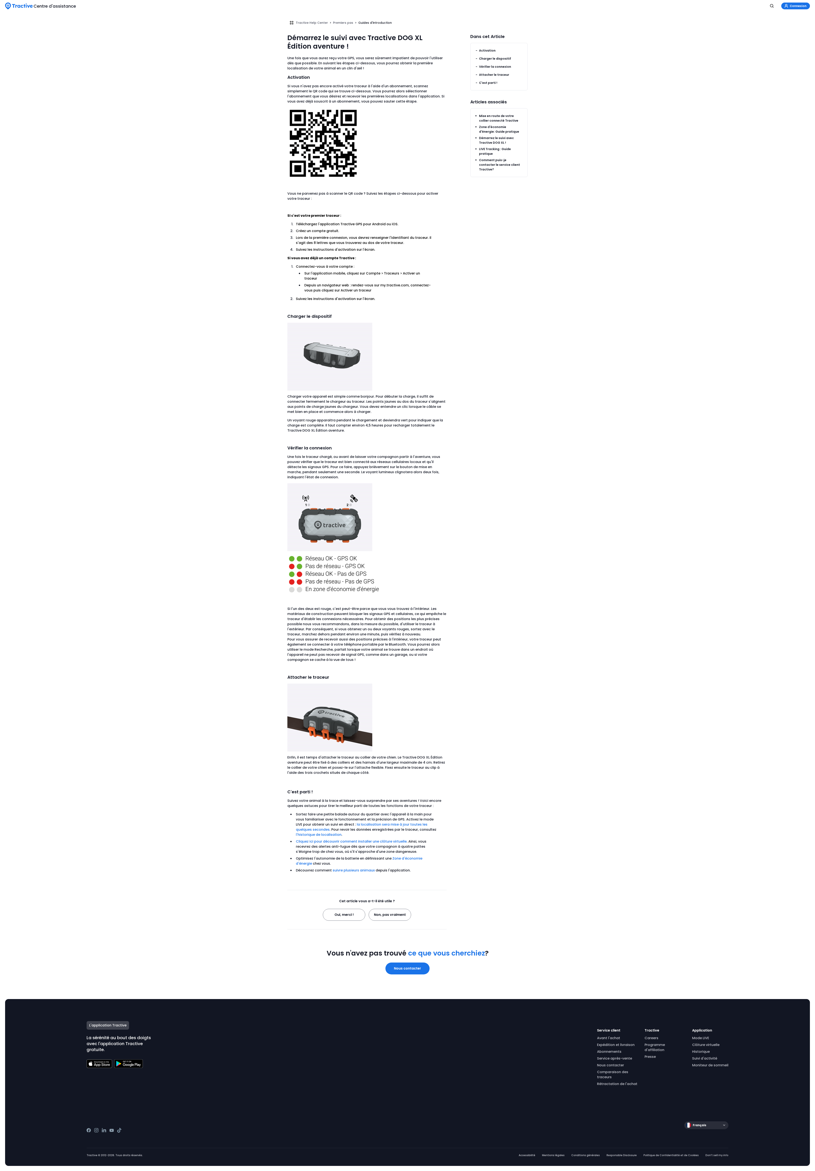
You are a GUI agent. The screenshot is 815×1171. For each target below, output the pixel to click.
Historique (701, 1051)
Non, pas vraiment (390, 914)
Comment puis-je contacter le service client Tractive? (499, 165)
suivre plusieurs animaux (354, 870)
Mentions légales (553, 1155)
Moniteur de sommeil (710, 1065)
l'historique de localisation (318, 834)
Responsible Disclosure (622, 1155)
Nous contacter (407, 968)
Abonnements (609, 1051)
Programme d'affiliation (655, 1047)
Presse (650, 1056)
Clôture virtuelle (705, 1044)
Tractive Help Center (312, 23)
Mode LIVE (700, 1038)
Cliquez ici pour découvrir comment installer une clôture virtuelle (351, 841)
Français (699, 1125)
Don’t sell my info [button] (716, 1155)
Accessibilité (527, 1155)
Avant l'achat (608, 1038)
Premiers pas (343, 23)
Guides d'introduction (375, 23)
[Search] (771, 5)
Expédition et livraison (616, 1044)
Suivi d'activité (704, 1058)
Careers (651, 1038)
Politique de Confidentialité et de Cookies (671, 1155)
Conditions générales (585, 1155)
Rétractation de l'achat (617, 1083)
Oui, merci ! (344, 914)
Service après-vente (614, 1058)
